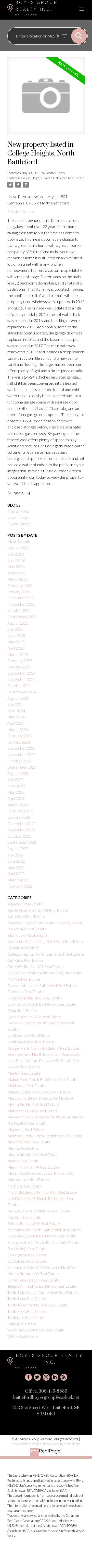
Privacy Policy (21, 1444)
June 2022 (16, 861)
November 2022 (21, 829)
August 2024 (17, 698)
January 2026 (18, 591)
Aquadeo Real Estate (25, 904)
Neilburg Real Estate (24, 1186)
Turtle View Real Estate (26, 1311)
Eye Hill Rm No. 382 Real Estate (34, 1016)
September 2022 (21, 842)
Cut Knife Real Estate (25, 960)
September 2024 (21, 691)
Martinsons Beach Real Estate (32, 1110)
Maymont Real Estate (25, 1129)
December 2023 (21, 748)
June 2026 (16, 560)
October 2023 (19, 761)
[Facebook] (28, 1377)
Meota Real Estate (23, 1148)
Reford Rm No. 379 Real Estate (33, 1223)
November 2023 (21, 754)
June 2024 (16, 710)
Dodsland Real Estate (25, 991)
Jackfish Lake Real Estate (28, 1035)
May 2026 (16, 566)
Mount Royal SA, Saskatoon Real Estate (40, 1173)
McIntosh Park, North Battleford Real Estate (44, 1135)
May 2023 (16, 792)
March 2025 (17, 654)
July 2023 (15, 779)
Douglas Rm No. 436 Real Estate (34, 998)
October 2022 (19, 836)
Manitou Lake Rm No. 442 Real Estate (39, 1092)
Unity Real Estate (21, 1323)
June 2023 (16, 785)
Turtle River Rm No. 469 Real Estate (37, 1305)
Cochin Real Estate (23, 947)
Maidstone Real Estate (26, 1085)
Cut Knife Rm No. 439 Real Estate (35, 966)
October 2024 (19, 685)
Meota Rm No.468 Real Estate (33, 1154)
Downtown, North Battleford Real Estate (42, 1004)
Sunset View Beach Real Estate (33, 1280)
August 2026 (17, 547)
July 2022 (15, 855)
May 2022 (16, 867)
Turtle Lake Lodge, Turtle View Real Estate (42, 1292)
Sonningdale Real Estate (27, 1254)
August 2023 (17, 773)
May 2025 (16, 641)
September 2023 (21, 767)
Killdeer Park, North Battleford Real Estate (43, 1048)
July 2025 (15, 629)
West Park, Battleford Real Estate (36, 1330)
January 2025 (18, 666)
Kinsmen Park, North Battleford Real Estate (44, 1054)
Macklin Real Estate (23, 1073)
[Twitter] (37, 1377)
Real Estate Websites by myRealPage (56, 1444)
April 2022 (16, 873)
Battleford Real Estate (26, 916)
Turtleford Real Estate (25, 1317)
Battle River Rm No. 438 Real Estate (37, 910)
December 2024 (21, 673)
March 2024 (17, 729)
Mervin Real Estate (23, 1160)
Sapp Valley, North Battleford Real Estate (42, 1236)
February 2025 (19, 660)
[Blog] (63, 1377)
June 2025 (16, 635)
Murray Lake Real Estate (28, 1179)
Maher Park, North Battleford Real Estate (42, 1079)
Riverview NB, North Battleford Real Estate (44, 1229)
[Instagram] (46, 1377)
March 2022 (17, 880)
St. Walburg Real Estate (26, 1261)
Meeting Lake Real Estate (29, 1141)
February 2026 (19, 585)
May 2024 (16, 716)
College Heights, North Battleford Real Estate (52, 178)
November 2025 (21, 604)
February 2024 (19, 735)
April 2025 (16, 648)
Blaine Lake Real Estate (27, 935)
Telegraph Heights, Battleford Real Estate (42, 1286)
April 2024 (16, 723)
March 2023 (17, 804)
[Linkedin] (55, 1377)
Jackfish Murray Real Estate (30, 1041)
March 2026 (17, 579)
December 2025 (21, 597)
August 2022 (17, 848)
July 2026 (15, 554)
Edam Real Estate (22, 1010)
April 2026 (16, 572)
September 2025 (21, 616)
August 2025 (17, 623)
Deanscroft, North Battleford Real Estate (42, 985)
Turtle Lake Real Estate (26, 1298)
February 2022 (19, 886)
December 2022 (21, 823)
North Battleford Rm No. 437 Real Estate (42, 1192)
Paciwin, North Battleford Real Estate (38, 1211)
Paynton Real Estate (24, 1217)
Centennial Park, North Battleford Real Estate (45, 941)
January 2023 (18, 817)
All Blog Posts (18, 511)
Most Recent (18, 541)
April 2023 (16, 798)
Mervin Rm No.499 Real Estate (33, 1167)
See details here (20, 211)
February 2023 (19, 810)
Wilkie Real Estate (22, 1336)
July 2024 (15, 704)
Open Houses (19, 523)
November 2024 (21, 679)
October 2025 (19, 610)
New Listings (18, 517)
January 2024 (18, 742)
